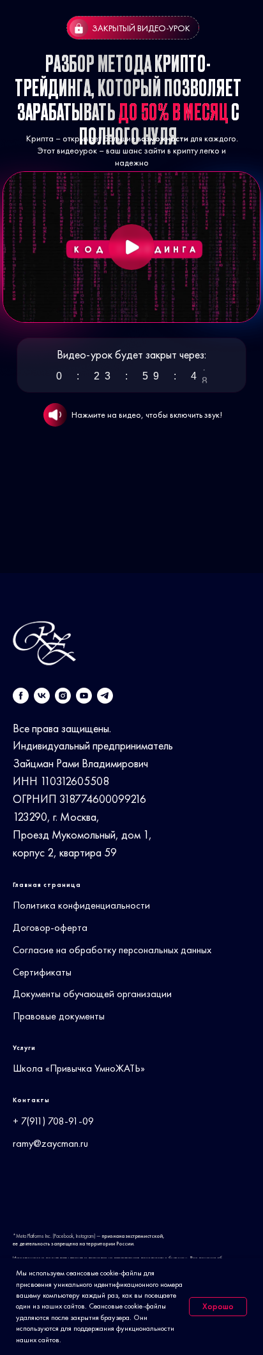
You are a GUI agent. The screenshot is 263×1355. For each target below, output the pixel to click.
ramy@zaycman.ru (50, 1143)
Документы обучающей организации (92, 993)
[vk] (42, 696)
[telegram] (105, 696)
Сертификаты (42, 972)
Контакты (31, 1100)
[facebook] (21, 696)
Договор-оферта (50, 927)
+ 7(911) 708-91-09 (53, 1121)
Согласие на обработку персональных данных (112, 949)
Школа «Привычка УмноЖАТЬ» (79, 1068)
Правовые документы (59, 1016)
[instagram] (63, 696)
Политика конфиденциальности (81, 905)
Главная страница (47, 885)
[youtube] (84, 696)
